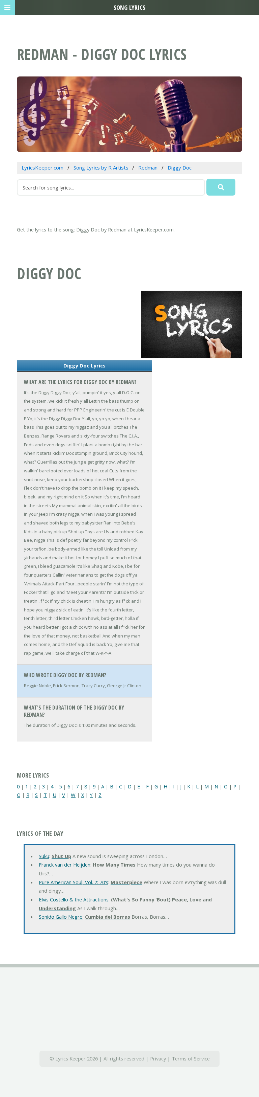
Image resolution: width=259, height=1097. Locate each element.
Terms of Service (191, 1058)
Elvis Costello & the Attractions (74, 899)
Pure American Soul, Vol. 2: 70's (73, 882)
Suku (44, 856)
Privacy (158, 1058)
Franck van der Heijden (64, 864)
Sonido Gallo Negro (61, 916)
